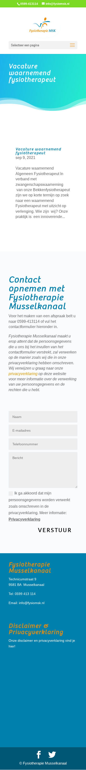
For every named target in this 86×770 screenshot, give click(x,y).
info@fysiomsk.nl (31, 603)
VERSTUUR (55, 530)
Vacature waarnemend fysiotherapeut (32, 73)
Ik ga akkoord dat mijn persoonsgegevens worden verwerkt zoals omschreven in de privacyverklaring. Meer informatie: (39, 506)
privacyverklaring (23, 374)
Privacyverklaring (24, 519)
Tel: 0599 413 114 (22, 594)
